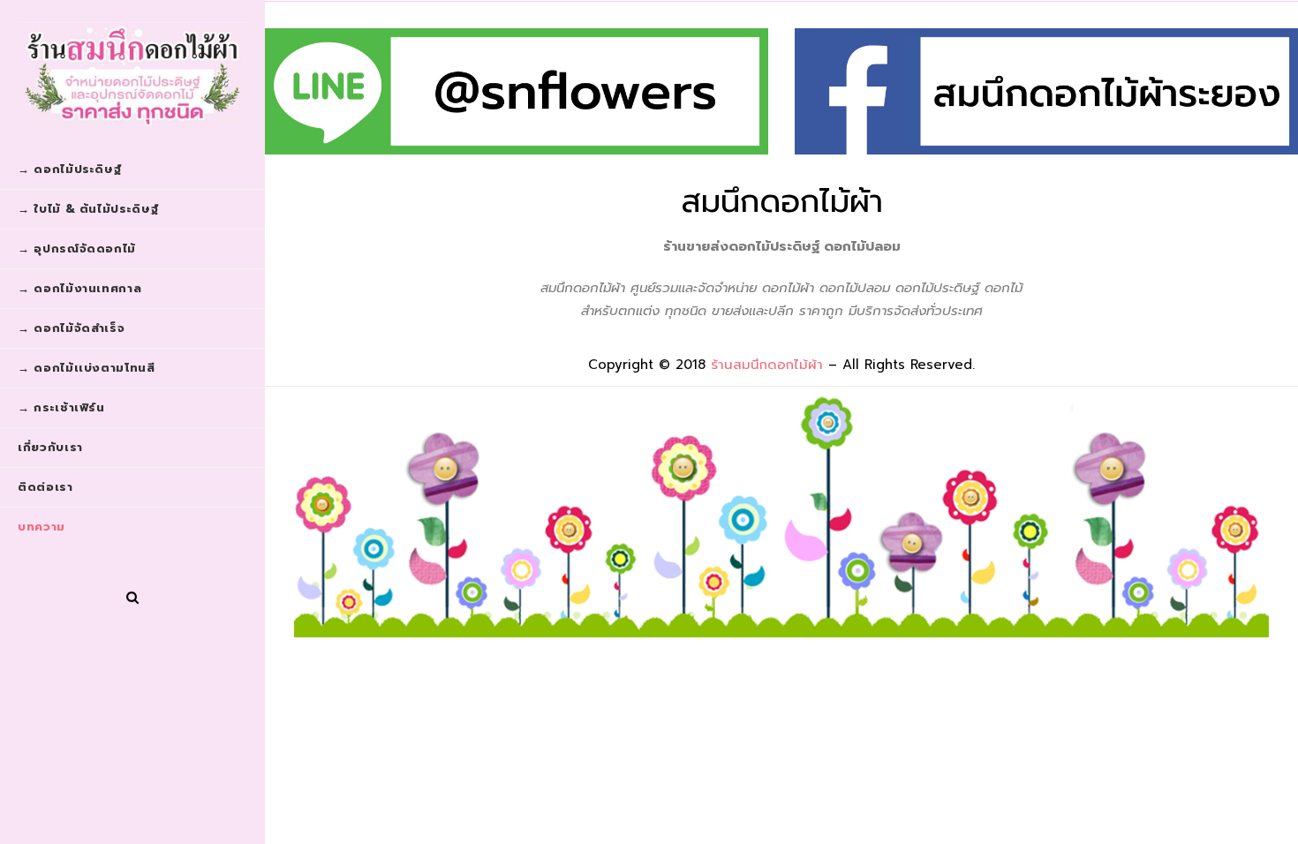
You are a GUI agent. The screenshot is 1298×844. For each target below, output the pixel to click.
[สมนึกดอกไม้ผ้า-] (132, 75)
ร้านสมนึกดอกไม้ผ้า (767, 364)
